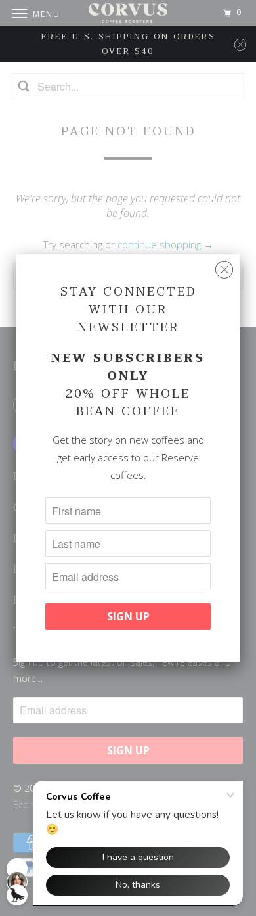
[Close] (224, 270)
